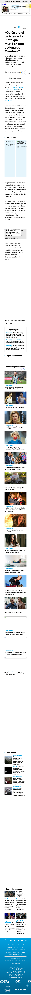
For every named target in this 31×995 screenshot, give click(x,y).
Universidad (12, 13)
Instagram (11, 941)
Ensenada (8, 949)
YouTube (22, 941)
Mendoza (21, 320)
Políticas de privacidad (11, 960)
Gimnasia (9, 952)
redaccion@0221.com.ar (15, 975)
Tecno (10, 954)
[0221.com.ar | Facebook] (16, 1)
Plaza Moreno (17, 1)
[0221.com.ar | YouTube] (22, 1)
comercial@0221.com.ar (15, 977)
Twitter (18, 941)
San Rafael (8, 101)
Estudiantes (20, 13)
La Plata (14, 27)
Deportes (15, 949)
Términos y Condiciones (15, 958)
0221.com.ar (7, 27)
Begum (23, 952)
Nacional (16, 947)
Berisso (22, 947)
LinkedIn (26, 941)
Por (6, 72)
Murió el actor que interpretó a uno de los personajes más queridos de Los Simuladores (15, 335)
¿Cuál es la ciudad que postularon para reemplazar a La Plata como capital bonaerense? (15, 347)
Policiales (4, 13)
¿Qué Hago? (16, 952)
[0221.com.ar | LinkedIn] (25, 1)
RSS (12, 963)
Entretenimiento (17, 954)
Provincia (9, 947)
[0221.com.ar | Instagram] (13, 1)
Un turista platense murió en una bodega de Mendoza (15, 341)
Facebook (15, 941)
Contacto (17, 963)
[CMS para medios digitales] (19, 989)
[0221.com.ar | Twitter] (19, 1)
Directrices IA (22, 960)
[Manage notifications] (27, 985)
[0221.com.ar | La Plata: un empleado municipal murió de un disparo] (10, 158)
